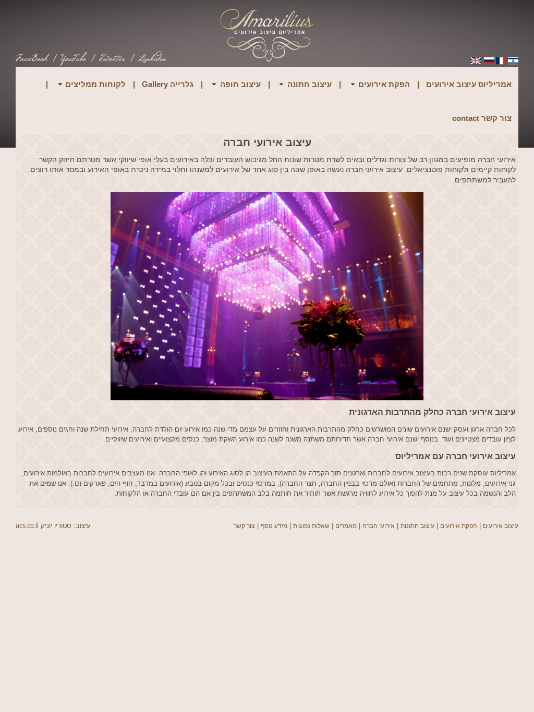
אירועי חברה (378, 526)
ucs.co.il (27, 526)
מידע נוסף (274, 526)
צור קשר (244, 526)
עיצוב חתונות (417, 526)
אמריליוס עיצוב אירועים (469, 84)
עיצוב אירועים (500, 526)
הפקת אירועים (458, 526)
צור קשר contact (482, 118)
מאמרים (346, 526)
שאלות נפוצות (311, 526)
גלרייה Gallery (167, 84)
